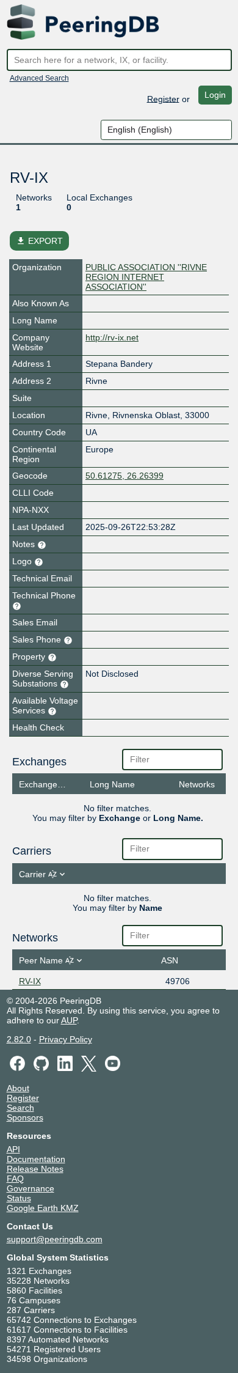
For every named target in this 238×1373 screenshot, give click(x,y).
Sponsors (25, 1117)
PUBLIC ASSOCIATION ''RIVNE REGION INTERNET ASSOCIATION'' (146, 277)
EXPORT (39, 241)
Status (19, 1198)
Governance (30, 1188)
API (13, 1149)
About (18, 1088)
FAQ (15, 1178)
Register (163, 98)
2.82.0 (19, 1039)
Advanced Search (39, 78)
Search (20, 1108)
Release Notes (35, 1169)
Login (215, 95)
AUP (69, 1020)
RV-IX (30, 981)
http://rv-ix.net (112, 337)
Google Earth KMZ (43, 1208)
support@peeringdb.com (55, 1239)
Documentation (36, 1159)
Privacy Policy (65, 1039)
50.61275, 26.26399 (124, 475)
